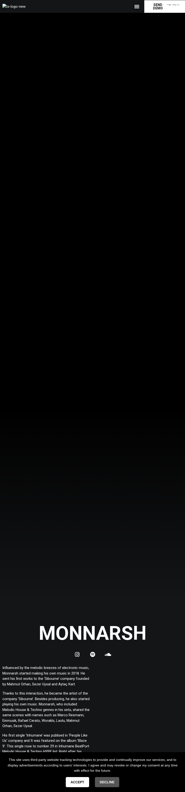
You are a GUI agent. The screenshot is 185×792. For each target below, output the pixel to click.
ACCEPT (77, 782)
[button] (137, 6)
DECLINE (107, 782)
